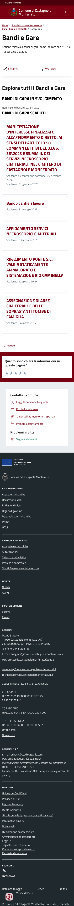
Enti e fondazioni (11, 505)
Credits (63, 889)
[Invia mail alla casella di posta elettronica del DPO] (27, 754)
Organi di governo (12, 511)
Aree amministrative (13, 494)
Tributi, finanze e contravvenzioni (20, 568)
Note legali (8, 826)
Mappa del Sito (24, 893)
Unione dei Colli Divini (14, 793)
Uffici (5, 527)
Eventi (5, 617)
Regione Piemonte (13, 2)
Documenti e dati (12, 500)
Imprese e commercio (14, 563)
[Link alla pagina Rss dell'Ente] (4, 871)
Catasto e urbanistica (14, 557)
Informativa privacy (13, 821)
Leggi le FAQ (9, 841)
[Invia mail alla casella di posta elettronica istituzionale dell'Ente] (37, 654)
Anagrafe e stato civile (15, 546)
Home (5, 25)
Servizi (40, 889)
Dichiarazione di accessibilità (18, 832)
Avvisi (5, 593)
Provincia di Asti (11, 799)
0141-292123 (21, 648)
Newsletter (8, 875)
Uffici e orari (8, 730)
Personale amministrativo (16, 516)
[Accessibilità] (9, 897)
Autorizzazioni (10, 552)
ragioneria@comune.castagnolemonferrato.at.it (29, 669)
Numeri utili (8, 735)
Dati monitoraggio (12, 889)
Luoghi (6, 612)
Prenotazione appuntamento (18, 849)
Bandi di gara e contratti (14, 29)
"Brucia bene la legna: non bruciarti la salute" (27, 815)
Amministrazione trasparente (27, 25)
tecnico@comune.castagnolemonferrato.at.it (27, 675)
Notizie (6, 587)
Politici (5, 522)
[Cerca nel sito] (63, 12)
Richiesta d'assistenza (14, 853)
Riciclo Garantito (11, 810)
